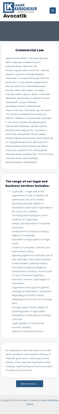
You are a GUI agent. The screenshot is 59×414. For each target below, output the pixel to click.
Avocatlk (15, 16)
